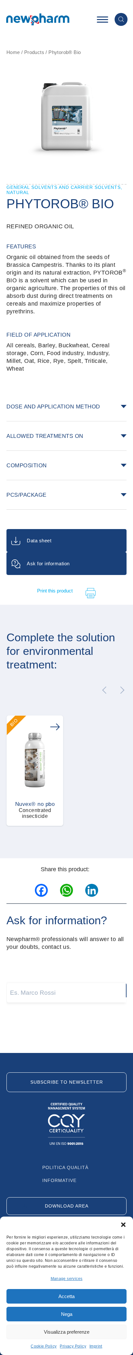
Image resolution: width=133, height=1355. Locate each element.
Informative (59, 1180)
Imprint (95, 1346)
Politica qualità (65, 1167)
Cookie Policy (43, 1346)
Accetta (66, 1296)
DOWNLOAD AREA (66, 1206)
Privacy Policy (73, 1346)
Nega (66, 1314)
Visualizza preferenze (66, 1332)
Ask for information (48, 563)
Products (34, 52)
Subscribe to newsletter (66, 1082)
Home (13, 52)
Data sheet (39, 540)
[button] (123, 1224)
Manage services (67, 1278)
